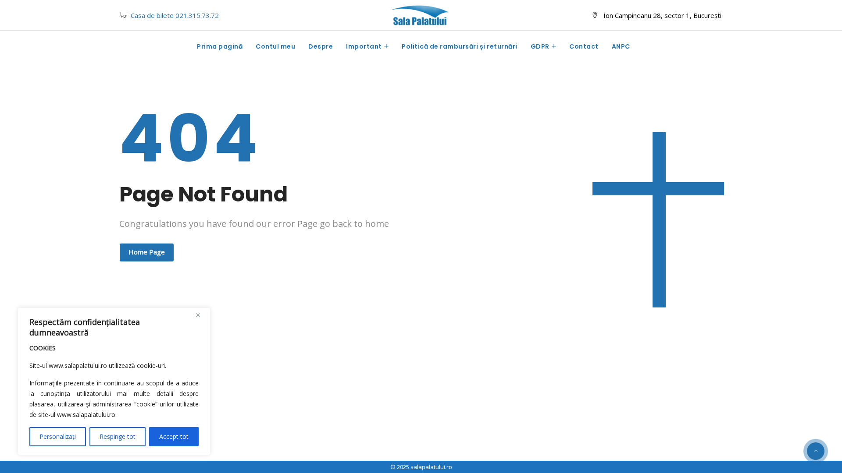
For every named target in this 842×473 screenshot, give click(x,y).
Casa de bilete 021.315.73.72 (175, 15)
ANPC (621, 46)
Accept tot (174, 436)
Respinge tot (118, 436)
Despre (320, 46)
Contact (584, 46)
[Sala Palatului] (420, 16)
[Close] (201, 315)
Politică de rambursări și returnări (459, 46)
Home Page (146, 251)
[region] (114, 381)
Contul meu (275, 46)
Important (364, 46)
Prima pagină (220, 46)
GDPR (540, 46)
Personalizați (57, 436)
